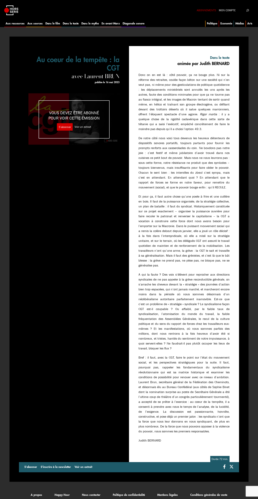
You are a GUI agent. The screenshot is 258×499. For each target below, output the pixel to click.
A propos (36, 495)
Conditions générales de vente (208, 495)
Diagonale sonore (133, 23)
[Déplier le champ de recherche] (247, 10)
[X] (231, 467)
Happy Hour (62, 495)
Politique (212, 23)
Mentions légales (167, 495)
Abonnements (206, 10)
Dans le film (52, 23)
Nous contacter (91, 495)
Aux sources (35, 23)
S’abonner (65, 127)
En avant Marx (111, 23)
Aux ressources (15, 23)
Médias (239, 23)
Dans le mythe (90, 23)
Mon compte (227, 10)
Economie (226, 23)
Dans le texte (71, 23)
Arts (249, 23)
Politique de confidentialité (129, 495)
